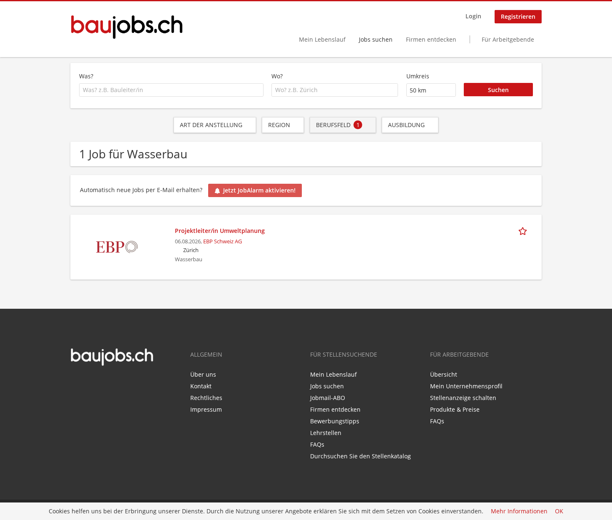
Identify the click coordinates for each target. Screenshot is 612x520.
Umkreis (417, 76)
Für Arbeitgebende (508, 39)
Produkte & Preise (455, 409)
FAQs (317, 444)
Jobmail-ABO (327, 398)
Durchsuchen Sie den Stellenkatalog (360, 456)
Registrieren (518, 16)
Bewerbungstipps (334, 421)
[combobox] (171, 90)
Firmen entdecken (431, 39)
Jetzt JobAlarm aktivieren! (259, 190)
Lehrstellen (325, 433)
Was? (86, 76)
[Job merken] (524, 230)
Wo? (277, 76)
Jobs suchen (376, 39)
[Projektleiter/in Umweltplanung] (117, 246)
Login (473, 16)
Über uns (203, 374)
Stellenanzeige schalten (463, 398)
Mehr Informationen (519, 511)
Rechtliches (206, 398)
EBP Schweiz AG (222, 241)
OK (559, 511)
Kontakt (200, 386)
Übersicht (443, 374)
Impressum (206, 409)
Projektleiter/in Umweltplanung (220, 231)
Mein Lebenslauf (322, 39)
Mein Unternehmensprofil (466, 386)
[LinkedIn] (88, 384)
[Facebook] (76, 384)
